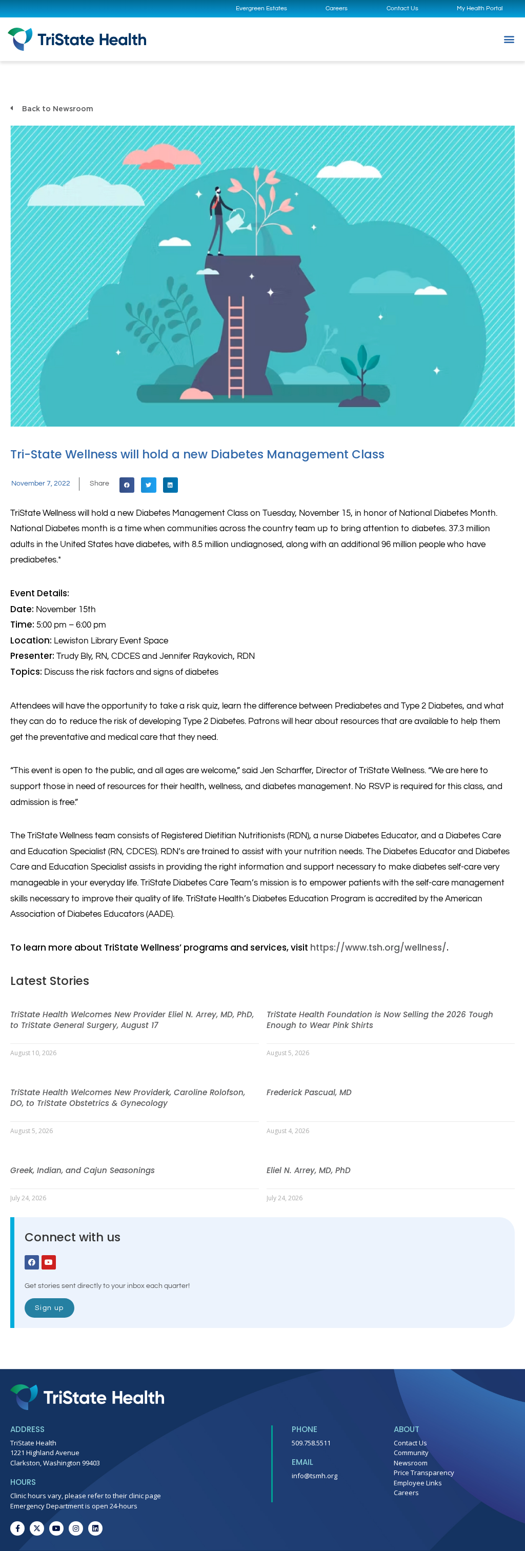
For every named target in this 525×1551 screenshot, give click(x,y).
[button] (508, 39)
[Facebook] (32, 1262)
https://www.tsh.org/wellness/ (378, 947)
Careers (337, 8)
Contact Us (402, 8)
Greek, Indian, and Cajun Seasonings (82, 1170)
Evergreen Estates (261, 8)
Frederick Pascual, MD (309, 1092)
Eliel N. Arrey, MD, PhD (309, 1170)
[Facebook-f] (17, 1528)
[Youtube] (49, 1262)
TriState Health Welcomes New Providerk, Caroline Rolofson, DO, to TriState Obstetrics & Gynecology (127, 1098)
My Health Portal (479, 8)
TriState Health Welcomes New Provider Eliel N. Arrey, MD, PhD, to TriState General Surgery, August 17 (132, 1020)
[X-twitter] (37, 1528)
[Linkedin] (95, 1528)
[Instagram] (76, 1528)
